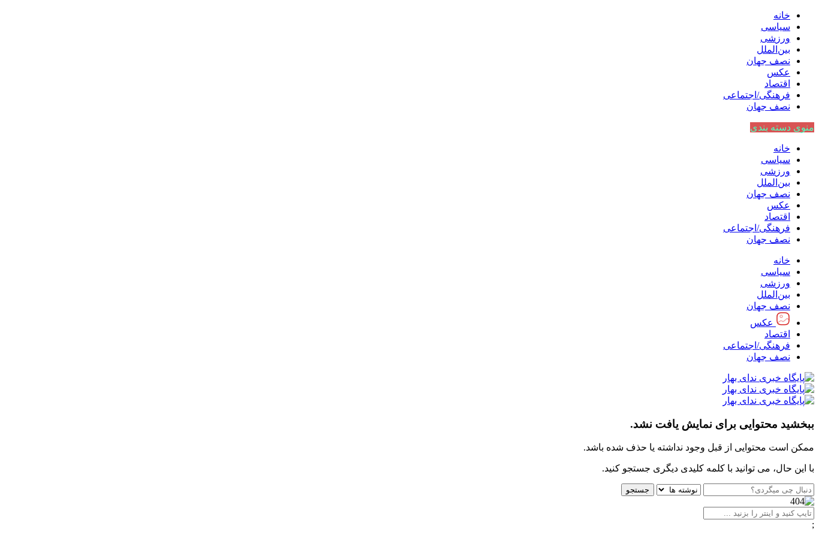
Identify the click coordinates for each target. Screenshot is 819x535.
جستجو (637, 489)
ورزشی (775, 38)
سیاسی (775, 27)
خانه (781, 15)
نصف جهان (768, 61)
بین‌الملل (773, 49)
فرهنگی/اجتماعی (756, 95)
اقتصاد (777, 83)
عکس (778, 72)
